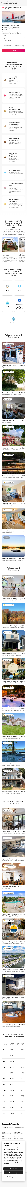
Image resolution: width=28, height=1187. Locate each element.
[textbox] (7, 46)
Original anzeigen (13, 3)
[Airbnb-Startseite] (3, 8)
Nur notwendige (13, 1173)
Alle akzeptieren (13, 1168)
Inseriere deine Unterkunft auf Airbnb (13, 8)
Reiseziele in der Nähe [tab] (7, 1127)
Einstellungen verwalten (13, 1177)
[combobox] (13, 40)
